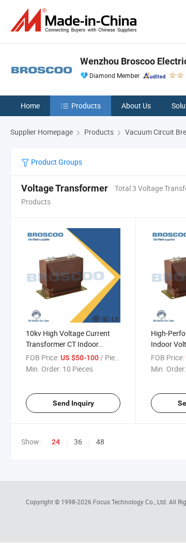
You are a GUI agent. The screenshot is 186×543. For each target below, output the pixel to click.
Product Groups (55, 162)
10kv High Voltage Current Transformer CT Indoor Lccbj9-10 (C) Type (68, 344)
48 (100, 441)
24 (56, 442)
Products (86, 105)
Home (30, 105)
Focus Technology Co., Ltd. (131, 502)
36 (78, 441)
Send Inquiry (73, 403)
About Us (136, 105)
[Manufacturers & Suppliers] (75, 20)
